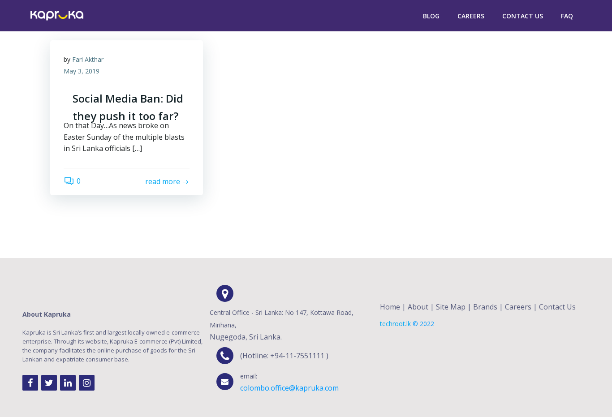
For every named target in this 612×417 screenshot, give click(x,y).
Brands (485, 307)
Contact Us (522, 16)
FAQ (567, 16)
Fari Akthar (87, 59)
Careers (470, 16)
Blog (431, 16)
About (418, 307)
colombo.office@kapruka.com (289, 388)
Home (390, 307)
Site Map (450, 307)
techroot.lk (395, 323)
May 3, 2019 (81, 71)
